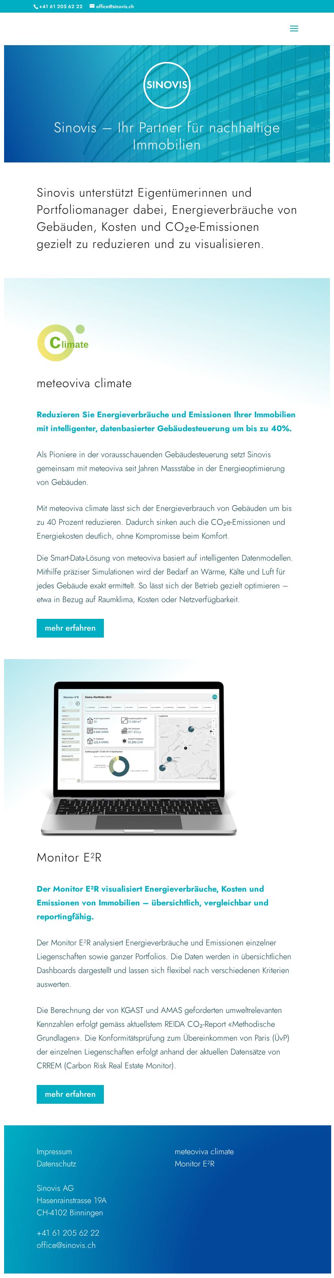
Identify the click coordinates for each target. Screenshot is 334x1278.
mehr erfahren (70, 628)
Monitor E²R (194, 1164)
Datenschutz (56, 1164)
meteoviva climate (204, 1151)
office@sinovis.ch (66, 1245)
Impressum (54, 1151)
